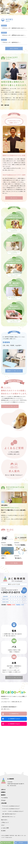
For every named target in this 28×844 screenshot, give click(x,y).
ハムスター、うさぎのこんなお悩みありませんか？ (13, 811)
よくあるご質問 (5, 828)
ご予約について (5, 822)
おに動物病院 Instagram (14, 723)
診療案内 (3, 792)
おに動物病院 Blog (14, 713)
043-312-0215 (7, 842)
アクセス (3, 800)
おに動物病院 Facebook (14, 718)
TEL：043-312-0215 (11, 785)
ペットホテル (4, 797)
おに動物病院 (10, 778)
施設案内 (3, 795)
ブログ (2, 825)
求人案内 (3, 830)
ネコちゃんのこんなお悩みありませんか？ (11, 808)
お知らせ (3, 789)
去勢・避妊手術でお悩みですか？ (9, 814)
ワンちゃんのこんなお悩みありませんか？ (11, 806)
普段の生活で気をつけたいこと (8, 816)
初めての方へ (4, 819)
